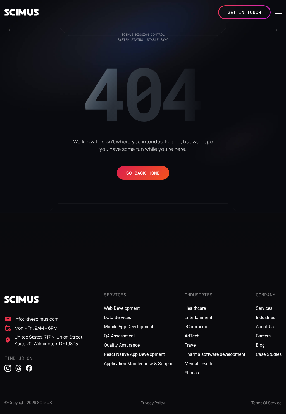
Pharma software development (215, 354)
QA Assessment (119, 336)
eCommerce (196, 326)
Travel (191, 345)
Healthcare (195, 308)
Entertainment (198, 317)
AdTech (192, 336)
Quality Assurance (122, 345)
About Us (265, 326)
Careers (263, 336)
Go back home (143, 173)
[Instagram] (7, 368)
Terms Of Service (266, 402)
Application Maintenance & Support (139, 363)
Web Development (122, 308)
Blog (260, 345)
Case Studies (269, 354)
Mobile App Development (128, 326)
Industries (265, 317)
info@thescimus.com (36, 319)
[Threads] (18, 368)
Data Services (117, 317)
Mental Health (198, 363)
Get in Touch (244, 12)
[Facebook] (29, 368)
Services (264, 308)
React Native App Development (134, 354)
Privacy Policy (153, 402)
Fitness (192, 372)
